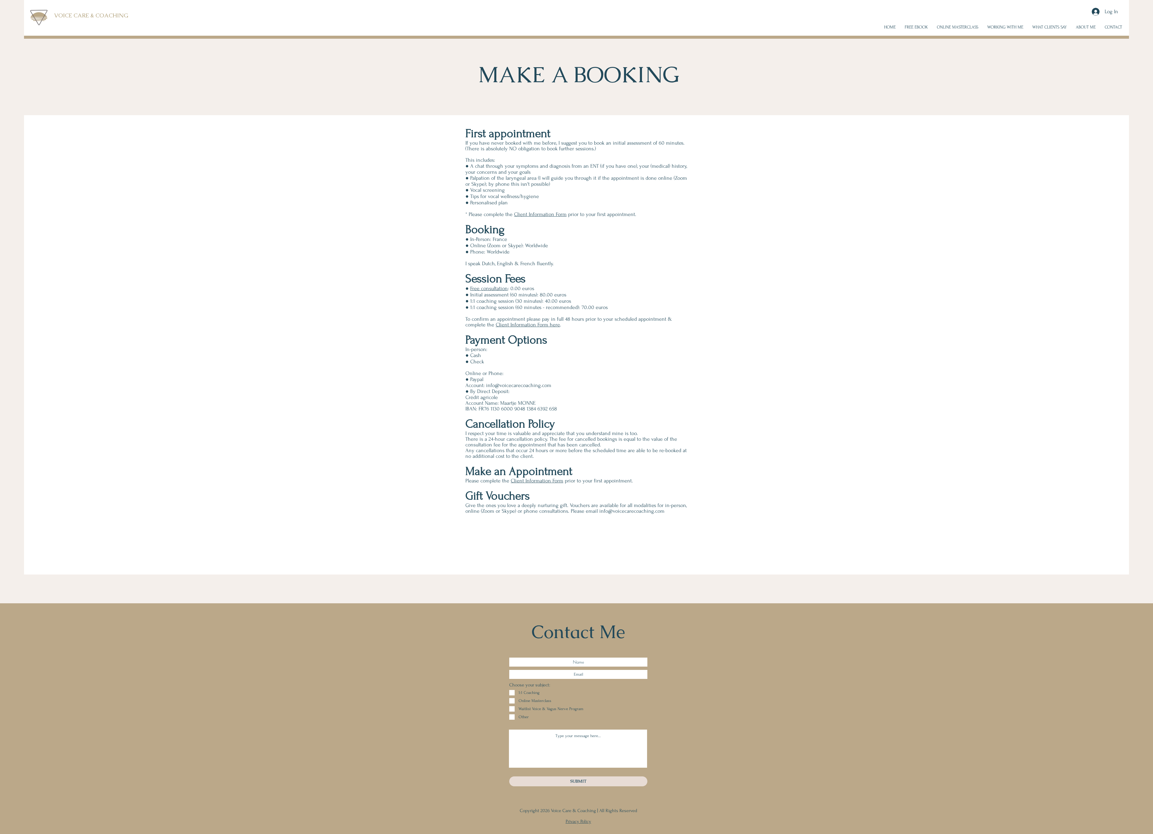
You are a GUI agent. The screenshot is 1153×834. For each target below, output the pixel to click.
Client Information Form (540, 214)
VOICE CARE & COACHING (91, 15)
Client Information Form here (528, 325)
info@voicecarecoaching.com (518, 385)
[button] (1005, 27)
